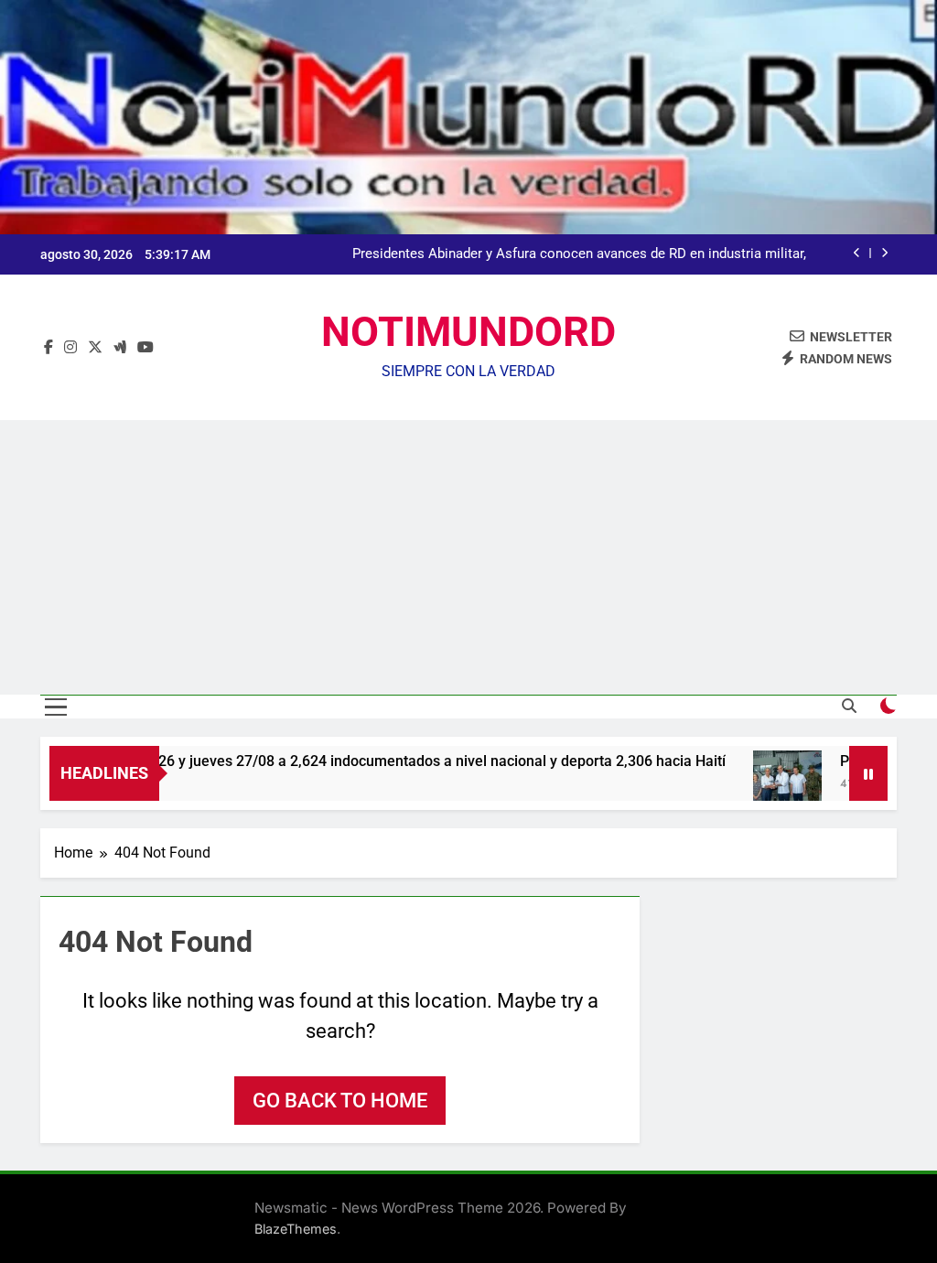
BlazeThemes (295, 1228)
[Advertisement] (468, 557)
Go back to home (340, 1100)
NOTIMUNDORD (468, 332)
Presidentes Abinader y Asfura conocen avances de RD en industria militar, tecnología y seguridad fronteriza (579, 254)
